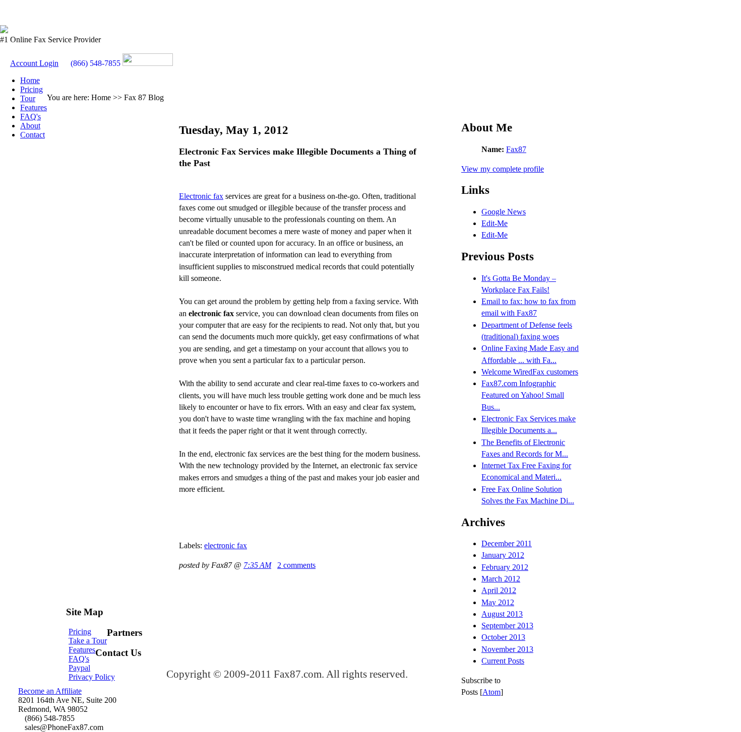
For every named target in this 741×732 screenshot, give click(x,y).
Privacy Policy (92, 677)
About (30, 125)
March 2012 (500, 578)
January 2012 (502, 555)
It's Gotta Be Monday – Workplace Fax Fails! (518, 284)
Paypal (79, 668)
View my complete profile (502, 169)
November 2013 (507, 649)
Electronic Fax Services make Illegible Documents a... (528, 424)
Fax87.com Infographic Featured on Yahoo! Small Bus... (522, 395)
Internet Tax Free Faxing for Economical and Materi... (526, 471)
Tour (27, 98)
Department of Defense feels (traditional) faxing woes (526, 331)
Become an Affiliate (50, 691)
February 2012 (504, 567)
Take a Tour (88, 640)
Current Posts (502, 660)
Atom (491, 692)
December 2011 (506, 543)
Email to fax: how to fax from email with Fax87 (528, 307)
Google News (503, 211)
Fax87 (516, 149)
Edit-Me (494, 223)
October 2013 (503, 637)
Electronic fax (201, 196)
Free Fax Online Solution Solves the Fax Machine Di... (527, 495)
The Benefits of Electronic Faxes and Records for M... (524, 448)
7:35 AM (257, 565)
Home (30, 80)
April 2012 (498, 590)
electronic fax (225, 545)
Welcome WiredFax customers (529, 372)
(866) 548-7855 (95, 63)
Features (33, 107)
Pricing (31, 89)
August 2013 (502, 614)
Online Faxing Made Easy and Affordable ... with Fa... (530, 354)
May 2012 (497, 602)
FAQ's (30, 116)
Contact (32, 134)
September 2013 (507, 625)
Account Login (34, 63)
